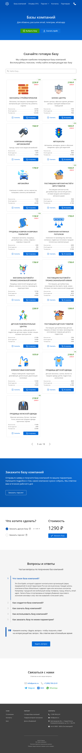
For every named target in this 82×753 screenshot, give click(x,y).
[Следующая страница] (50, 444)
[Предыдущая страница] (32, 444)
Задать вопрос (41, 644)
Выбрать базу (31, 31)
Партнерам (65, 4)
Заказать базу (59, 536)
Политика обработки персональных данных (41, 744)
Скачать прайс (52, 31)
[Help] (30, 529)
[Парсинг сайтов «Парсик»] (7, 4)
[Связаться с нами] (74, 4)
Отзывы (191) (33, 4)
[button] (22, 578)
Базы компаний (20, 4)
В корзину (32, 117)
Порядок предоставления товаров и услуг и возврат (41, 746)
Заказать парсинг (16, 492)
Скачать (17, 117)
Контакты (55, 4)
